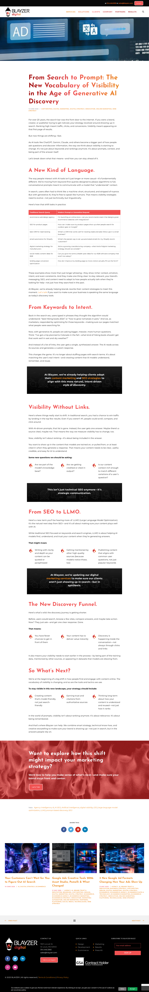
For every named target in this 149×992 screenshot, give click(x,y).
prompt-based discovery (57, 810)
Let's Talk (36, 787)
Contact (139, 3)
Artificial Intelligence (70, 807)
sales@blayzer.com (125, 3)
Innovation (90, 109)
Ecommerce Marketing (79, 896)
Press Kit (99, 950)
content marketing (64, 378)
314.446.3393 (111, 3)
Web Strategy (129, 898)
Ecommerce (41, 886)
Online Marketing (104, 109)
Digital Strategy (77, 109)
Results (98, 947)
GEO (95, 807)
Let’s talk (42, 292)
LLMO (42, 810)
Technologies (80, 901)
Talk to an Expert (49, 960)
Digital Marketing (61, 109)
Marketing (99, 944)
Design (87, 892)
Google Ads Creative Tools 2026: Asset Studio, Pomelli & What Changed (72, 882)
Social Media (68, 901)
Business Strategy (118, 888)
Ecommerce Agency (60, 896)
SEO (70, 810)
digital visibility (86, 807)
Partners (84, 900)
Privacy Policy (63, 977)
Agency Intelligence (42, 807)
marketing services (58, 578)
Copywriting (47, 109)
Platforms (57, 901)
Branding (67, 892)
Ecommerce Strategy (61, 898)
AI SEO (58, 807)
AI (53, 807)
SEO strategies (91, 378)
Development (84, 947)
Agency (67, 890)
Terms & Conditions (46, 977)
